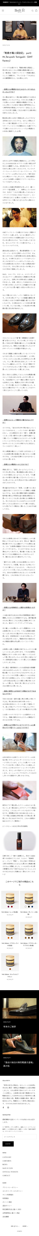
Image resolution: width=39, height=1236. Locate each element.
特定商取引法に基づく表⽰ (11, 1209)
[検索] (32, 10)
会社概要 (5, 1217)
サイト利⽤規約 (7, 1195)
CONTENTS (6, 1161)
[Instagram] (8, 1107)
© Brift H (19, 1231)
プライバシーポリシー (10, 1187)
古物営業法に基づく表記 (11, 1213)
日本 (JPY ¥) (14, 1226)
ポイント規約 (7, 1202)
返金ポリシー (7, 1205)
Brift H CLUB (7, 1168)
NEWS (4, 1164)
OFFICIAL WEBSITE (10, 1172)
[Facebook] (3, 1107)
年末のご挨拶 (9, 1026)
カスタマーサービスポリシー (12, 1191)
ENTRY (8, 1144)
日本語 (24, 1226)
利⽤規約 (5, 1198)
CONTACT (6, 1175)
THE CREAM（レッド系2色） (10, 912)
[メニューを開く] (3, 10)
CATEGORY (6, 1157)
